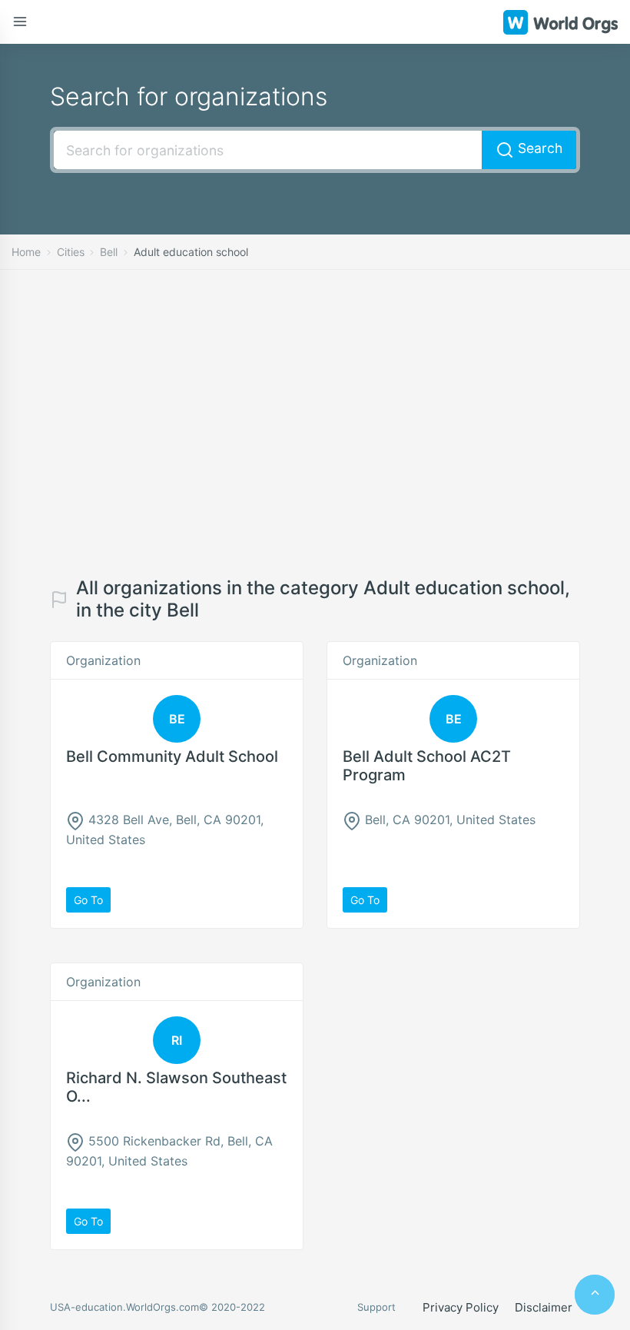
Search (538, 148)
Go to (88, 899)
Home (26, 251)
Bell (109, 251)
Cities (71, 251)
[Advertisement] (315, 423)
